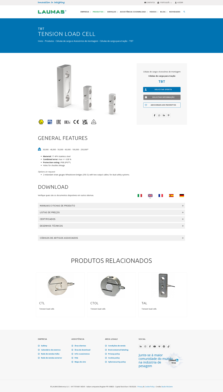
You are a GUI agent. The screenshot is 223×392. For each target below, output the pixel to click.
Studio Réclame (167, 387)
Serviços (112, 12)
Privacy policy (114, 354)
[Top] (217, 387)
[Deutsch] (182, 195)
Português (165, 2)
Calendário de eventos (51, 350)
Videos (153, 12)
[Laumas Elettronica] (52, 14)
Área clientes (80, 346)
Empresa (85, 12)
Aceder (180, 2)
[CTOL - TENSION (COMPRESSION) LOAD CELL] (111, 285)
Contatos (150, 2)
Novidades (174, 12)
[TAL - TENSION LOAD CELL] (163, 285)
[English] (150, 195)
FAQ (76, 358)
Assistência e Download (133, 12)
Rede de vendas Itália (50, 354)
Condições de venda (116, 346)
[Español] (171, 195)
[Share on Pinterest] (168, 115)
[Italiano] (140, 195)
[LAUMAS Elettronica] (141, 346)
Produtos (98, 12)
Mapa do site (80, 362)
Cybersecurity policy (117, 362)
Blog (163, 12)
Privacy (140, 387)
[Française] (160, 195)
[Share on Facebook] (155, 115)
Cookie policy (114, 358)
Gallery (44, 346)
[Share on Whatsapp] (159, 115)
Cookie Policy (149, 387)
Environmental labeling (118, 350)
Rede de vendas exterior (51, 358)
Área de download (82, 350)
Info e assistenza (82, 354)
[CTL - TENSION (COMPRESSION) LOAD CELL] (60, 285)
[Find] (184, 11)
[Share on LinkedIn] (164, 115)
